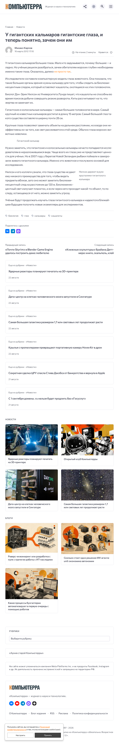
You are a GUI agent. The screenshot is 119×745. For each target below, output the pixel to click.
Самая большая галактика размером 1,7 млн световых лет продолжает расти (56, 322)
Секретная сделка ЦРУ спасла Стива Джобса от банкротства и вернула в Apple (57, 373)
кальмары (40, 215)
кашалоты (56, 215)
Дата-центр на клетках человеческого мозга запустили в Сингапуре (50, 296)
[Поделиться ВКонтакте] (7, 231)
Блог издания (38, 713)
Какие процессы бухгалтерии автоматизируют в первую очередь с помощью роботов (28, 606)
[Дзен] (34, 703)
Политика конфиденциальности (90, 713)
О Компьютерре (18, 713)
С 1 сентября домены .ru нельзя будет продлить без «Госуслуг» (47, 398)
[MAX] (28, 703)
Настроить (20, 735)
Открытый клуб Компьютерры (80, 458)
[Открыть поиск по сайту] (102, 6)
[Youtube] (17, 703)
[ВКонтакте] (11, 703)
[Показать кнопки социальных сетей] (85, 6)
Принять (48, 735)
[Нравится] (112, 52)
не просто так (62, 71)
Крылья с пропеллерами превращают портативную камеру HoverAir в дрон (55, 347)
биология (13, 215)
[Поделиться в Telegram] (13, 231)
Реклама (63, 713)
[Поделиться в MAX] (18, 231)
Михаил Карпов (23, 47)
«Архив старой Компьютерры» (26, 652)
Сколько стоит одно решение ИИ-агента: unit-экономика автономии (86, 559)
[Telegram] (23, 703)
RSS (52, 713)
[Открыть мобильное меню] (111, 6)
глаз (26, 215)
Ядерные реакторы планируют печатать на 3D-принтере (43, 271)
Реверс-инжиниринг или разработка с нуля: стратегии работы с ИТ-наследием (30, 558)
